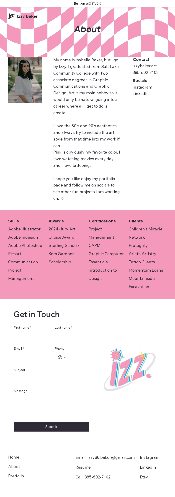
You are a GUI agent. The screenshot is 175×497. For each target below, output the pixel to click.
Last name (63, 327)
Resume (83, 467)
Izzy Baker (27, 16)
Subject (19, 370)
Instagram (142, 87)
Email (19, 348)
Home (13, 457)
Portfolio (16, 475)
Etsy (144, 477)
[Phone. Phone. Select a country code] (62, 357)
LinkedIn (141, 93)
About (14, 466)
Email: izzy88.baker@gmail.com (105, 457)
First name (22, 327)
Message (20, 391)
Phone (59, 348)
